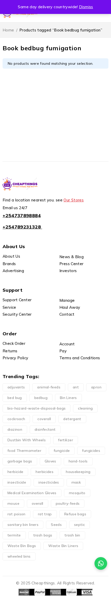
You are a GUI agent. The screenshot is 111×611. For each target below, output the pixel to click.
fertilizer (65, 440)
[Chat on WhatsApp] (100, 563)
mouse (13, 503)
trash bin (72, 535)
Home (8, 30)
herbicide (15, 471)
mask (76, 482)
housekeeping (78, 471)
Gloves (50, 461)
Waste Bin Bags (21, 545)
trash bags (42, 535)
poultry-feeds (68, 503)
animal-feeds (48, 387)
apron (96, 387)
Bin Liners (68, 397)
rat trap (45, 514)
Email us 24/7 (15, 207)
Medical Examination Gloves (32, 493)
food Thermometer (24, 450)
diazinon (14, 429)
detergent (72, 419)
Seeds (56, 524)
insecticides (48, 482)
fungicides (91, 450)
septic (79, 524)
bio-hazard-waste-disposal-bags (36, 408)
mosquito (77, 493)
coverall (44, 419)
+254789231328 (22, 227)
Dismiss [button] (86, 6)
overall (37, 503)
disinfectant (45, 429)
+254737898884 (22, 215)
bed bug (14, 397)
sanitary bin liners (22, 524)
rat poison (16, 514)
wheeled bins (19, 556)
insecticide (16, 482)
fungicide (62, 450)
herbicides (44, 471)
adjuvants (16, 387)
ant (76, 387)
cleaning (85, 408)
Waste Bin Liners (63, 545)
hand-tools (78, 461)
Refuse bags (75, 514)
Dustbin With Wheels (26, 440)
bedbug (40, 397)
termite (14, 535)
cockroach (16, 419)
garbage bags (19, 461)
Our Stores (74, 200)
